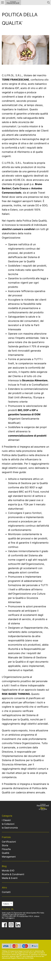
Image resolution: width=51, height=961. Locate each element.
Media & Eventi (9, 878)
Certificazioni (9, 841)
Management (9, 856)
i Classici (6, 820)
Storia (5, 845)
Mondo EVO (8, 870)
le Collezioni (8, 824)
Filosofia (6, 849)
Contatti (6, 892)
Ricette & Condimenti (13, 874)
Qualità (5, 853)
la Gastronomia (10, 827)
